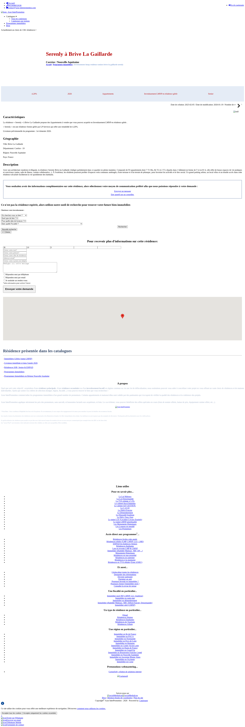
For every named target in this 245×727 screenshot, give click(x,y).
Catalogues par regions (20, 21)
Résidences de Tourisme (125, 622)
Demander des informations (125, 574)
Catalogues (11, 16)
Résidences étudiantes (125, 546)
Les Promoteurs (125, 529)
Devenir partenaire (125, 577)
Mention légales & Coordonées (119, 698)
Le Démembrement (125, 513)
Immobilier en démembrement (125, 600)
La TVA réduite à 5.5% (125, 501)
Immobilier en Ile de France (125, 634)
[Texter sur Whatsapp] (12, 718)
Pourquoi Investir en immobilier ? (125, 581)
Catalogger (143, 701)
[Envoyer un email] (11, 720)
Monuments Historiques (125, 553)
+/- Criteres (6, 232)
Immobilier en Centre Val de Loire (125, 646)
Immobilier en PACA (125, 636)
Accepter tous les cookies (11, 713)
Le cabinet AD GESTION (125, 506)
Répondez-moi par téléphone (17, 274)
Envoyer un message (122, 191)
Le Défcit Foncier (125, 510)
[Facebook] (114, 695)
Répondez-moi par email (15, 277)
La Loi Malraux (125, 496)
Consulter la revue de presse (125, 586)
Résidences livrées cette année (125, 539)
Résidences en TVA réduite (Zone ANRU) (125, 562)
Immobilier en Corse (125, 662)
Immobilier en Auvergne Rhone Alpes (125, 657)
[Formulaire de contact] (12, 725)
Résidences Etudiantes (125, 620)
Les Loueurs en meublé (125, 526)
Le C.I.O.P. (125, 508)
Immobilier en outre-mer (125, 598)
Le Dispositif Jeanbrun (125, 515)
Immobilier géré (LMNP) (125, 605)
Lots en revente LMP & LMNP (125, 548)
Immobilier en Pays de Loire (125, 641)
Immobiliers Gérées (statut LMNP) (18, 359)
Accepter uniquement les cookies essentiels (39, 713)
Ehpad (125, 615)
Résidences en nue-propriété (125, 555)
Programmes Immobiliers (63, 65)
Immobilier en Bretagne (125, 643)
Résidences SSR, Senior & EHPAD (18, 367)
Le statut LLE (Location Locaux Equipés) (125, 519)
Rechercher (122, 227)
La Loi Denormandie (125, 499)
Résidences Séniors (125, 617)
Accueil (11, 3)
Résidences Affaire (125, 624)
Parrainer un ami (125, 579)
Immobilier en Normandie (125, 639)
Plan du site (138, 698)
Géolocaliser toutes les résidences (125, 572)
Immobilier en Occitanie (125, 659)
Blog (8, 26)
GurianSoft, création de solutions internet (125, 672)
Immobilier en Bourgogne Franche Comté (125, 652)
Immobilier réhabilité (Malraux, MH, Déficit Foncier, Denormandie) (125, 603)
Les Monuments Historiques (125, 524)
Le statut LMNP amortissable (125, 522)
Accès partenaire (237, 5)
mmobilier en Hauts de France (125, 648)
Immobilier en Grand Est (125, 650)
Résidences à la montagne (125, 560)
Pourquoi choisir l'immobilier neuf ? (125, 584)
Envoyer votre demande (19, 289)
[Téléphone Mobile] (11, 722)
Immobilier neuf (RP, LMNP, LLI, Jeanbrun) (125, 596)
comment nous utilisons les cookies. (91, 708)
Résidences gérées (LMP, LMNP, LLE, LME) (125, 541)
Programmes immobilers (16, 23)
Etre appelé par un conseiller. (122, 194)
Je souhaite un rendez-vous (16, 280)
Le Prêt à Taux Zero (125, 517)
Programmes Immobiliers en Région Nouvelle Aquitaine (26, 376)
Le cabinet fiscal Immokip (125, 503)
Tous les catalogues (19, 19)
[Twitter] (130, 695)
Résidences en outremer (125, 558)
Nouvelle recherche (9, 229)
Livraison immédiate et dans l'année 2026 (21, 363)
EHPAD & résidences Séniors (125, 544)
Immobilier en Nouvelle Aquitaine (125, 655)
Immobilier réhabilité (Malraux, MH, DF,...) (125, 551)
